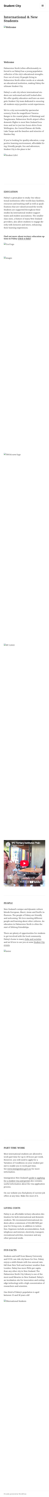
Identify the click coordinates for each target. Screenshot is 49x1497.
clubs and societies (32, 939)
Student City (12, 6)
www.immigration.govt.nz (19, 1169)
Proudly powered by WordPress (15, 1494)
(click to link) (24, 238)
